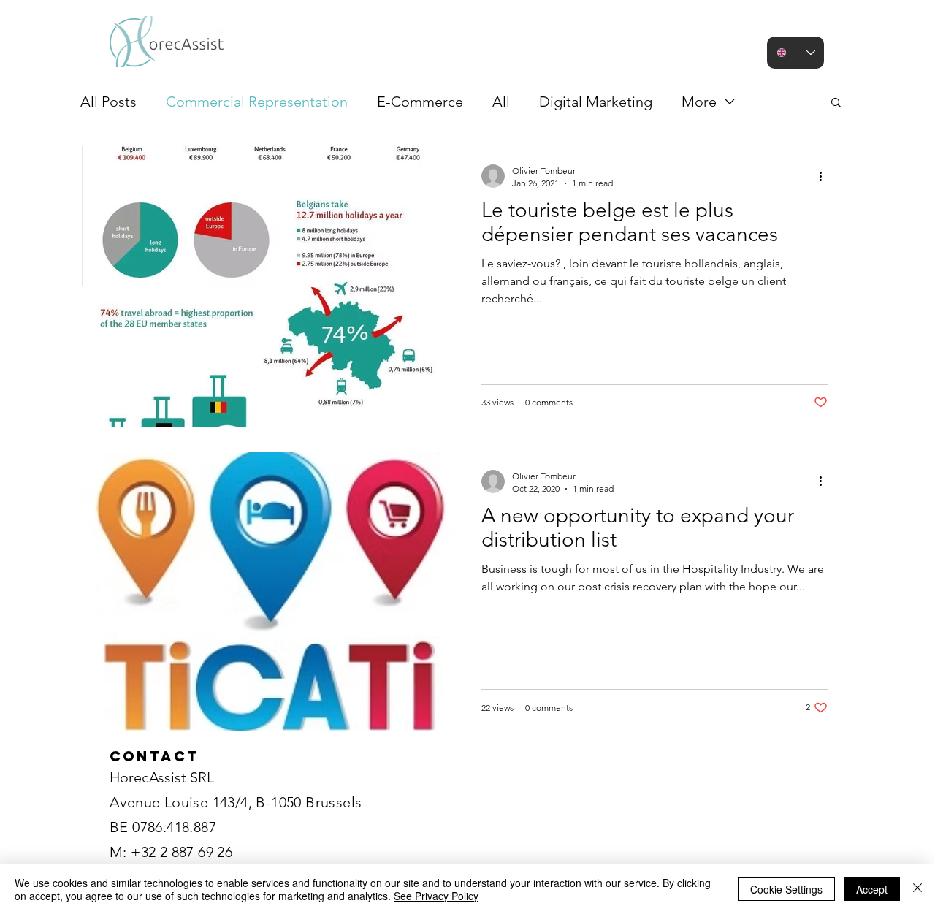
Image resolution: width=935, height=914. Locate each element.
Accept (872, 889)
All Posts (108, 101)
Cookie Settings (786, 889)
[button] (836, 103)
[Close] (917, 889)
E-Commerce (420, 101)
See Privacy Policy (436, 895)
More (699, 101)
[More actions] (825, 176)
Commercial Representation (257, 101)
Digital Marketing (595, 101)
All (501, 101)
